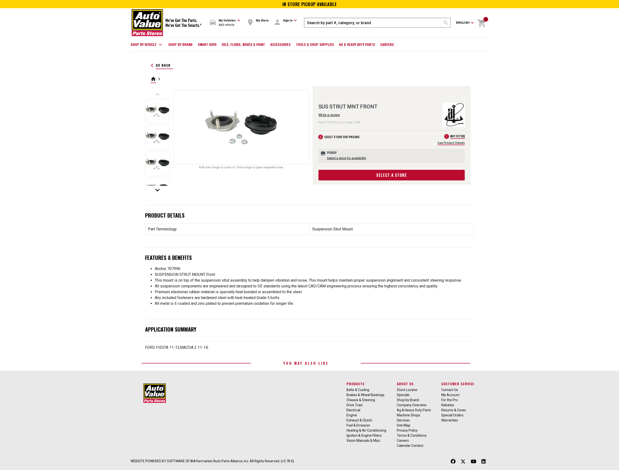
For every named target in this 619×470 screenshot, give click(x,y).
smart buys (207, 44)
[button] (225, 22)
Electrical (353, 410)
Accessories (280, 44)
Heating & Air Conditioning (366, 430)
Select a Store (391, 175)
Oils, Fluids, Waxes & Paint (243, 44)
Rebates (447, 405)
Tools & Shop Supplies (315, 44)
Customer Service (457, 383)
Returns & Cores (453, 410)
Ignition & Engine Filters (364, 435)
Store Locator (407, 390)
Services (403, 420)
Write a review (329, 115)
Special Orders (452, 415)
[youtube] (473, 461)
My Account (450, 395)
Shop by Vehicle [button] (147, 45)
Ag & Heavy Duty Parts (357, 44)
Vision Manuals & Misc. (363, 440)
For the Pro (449, 400)
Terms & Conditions (412, 435)
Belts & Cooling (357, 390)
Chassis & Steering (360, 400)
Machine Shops (408, 415)
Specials (403, 395)
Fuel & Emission (358, 425)
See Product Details (451, 143)
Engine (351, 415)
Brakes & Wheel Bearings (365, 395)
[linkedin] (483, 461)
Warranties (449, 420)
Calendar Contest (410, 446)
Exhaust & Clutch (359, 420)
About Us (405, 383)
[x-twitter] (463, 461)
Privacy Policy (407, 430)
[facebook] (453, 461)
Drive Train (354, 405)
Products (355, 383)
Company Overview (412, 405)
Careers (387, 44)
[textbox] (373, 22)
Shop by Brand (180, 44)
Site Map (403, 425)
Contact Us (449, 390)
